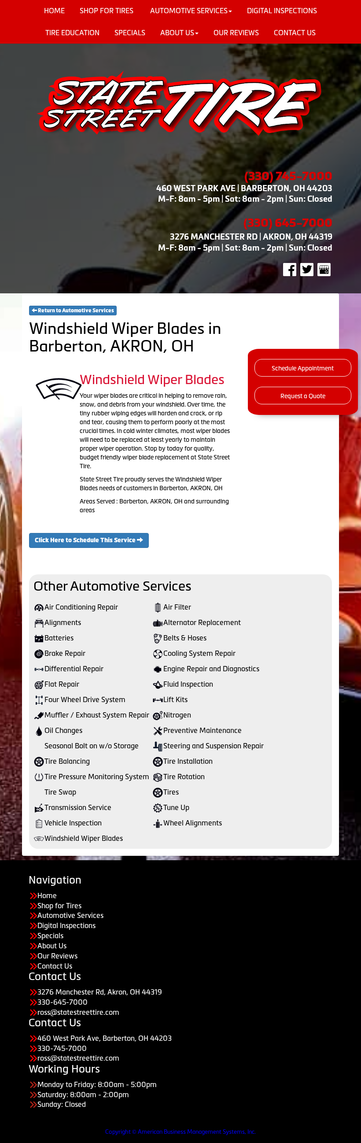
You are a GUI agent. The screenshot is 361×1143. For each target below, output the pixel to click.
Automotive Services (70, 915)
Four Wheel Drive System (84, 699)
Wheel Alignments (192, 823)
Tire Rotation (184, 776)
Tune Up (176, 807)
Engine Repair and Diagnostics (211, 669)
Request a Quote (302, 395)
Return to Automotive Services (75, 310)
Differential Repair (73, 669)
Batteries (59, 638)
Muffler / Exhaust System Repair (96, 715)
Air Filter (177, 607)
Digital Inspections (66, 925)
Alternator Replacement (202, 622)
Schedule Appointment (303, 368)
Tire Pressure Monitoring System (96, 776)
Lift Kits (175, 699)
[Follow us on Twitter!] (306, 269)
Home (47, 895)
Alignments (62, 622)
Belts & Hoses (184, 638)
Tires (171, 792)
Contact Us (295, 33)
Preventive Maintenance (202, 730)
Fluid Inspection (188, 684)
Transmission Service (77, 807)
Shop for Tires (59, 906)
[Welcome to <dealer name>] (180, 103)
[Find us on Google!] (324, 269)
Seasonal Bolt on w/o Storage (91, 746)
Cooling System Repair (199, 653)
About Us (177, 33)
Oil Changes (63, 730)
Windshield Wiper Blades (83, 838)
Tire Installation (188, 761)
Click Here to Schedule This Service (86, 540)
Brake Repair (64, 653)
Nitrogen (177, 715)
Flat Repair (61, 684)
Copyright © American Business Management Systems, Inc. (180, 1131)
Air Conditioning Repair (81, 607)
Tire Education (72, 33)
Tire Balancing (67, 761)
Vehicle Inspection (73, 823)
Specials (129, 33)
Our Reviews (236, 33)
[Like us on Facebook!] (289, 269)
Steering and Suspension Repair (213, 746)
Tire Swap (60, 792)
